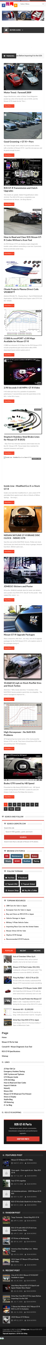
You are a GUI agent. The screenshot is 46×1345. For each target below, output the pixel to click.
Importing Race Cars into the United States (22, 927)
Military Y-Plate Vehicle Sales (17, 922)
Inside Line (36, 458)
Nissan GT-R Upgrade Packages (19, 635)
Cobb (38, 311)
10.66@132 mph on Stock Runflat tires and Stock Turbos (22, 684)
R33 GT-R (8, 48)
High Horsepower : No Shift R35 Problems (19, 733)
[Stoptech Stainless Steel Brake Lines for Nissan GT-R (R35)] (22, 420)
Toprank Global (29, 884)
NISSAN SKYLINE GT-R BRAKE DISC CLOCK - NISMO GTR (22, 536)
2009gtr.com (25, 1329)
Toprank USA (12, 884)
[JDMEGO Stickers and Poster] (22, 570)
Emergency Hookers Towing (14, 1071)
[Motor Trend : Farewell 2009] (22, 76)
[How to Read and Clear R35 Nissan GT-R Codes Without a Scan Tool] (22, 221)
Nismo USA (8, 1091)
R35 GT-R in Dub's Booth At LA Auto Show (26, 1202)
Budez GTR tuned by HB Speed (19, 783)
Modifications (11, 42)
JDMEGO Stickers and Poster (18, 586)
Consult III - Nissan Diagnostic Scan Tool (17, 1047)
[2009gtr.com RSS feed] (15, 5)
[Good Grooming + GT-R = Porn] (22, 125)
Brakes (37, 409)
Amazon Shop (13, 890)
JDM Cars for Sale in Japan (16, 906)
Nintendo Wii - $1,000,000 (23, 1009)
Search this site (9, 828)
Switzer (37, 607)
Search (23, 837)
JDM (38, 559)
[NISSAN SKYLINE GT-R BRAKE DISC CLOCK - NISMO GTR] (22, 519)
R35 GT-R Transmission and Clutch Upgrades (20, 189)
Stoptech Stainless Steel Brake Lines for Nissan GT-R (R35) (21, 438)
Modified (27, 861)
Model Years (10, 36)
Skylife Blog (8, 1099)
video (38, 360)
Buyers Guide (15, 30)
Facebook (23, 878)
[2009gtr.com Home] (6, 30)
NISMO (17, 861)
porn (38, 114)
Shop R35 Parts (23, 1139)
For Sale (26, 48)
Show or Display (10, 1097)
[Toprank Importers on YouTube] (11, 4)
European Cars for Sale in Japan (18, 910)
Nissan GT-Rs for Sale (10, 1042)
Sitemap (5, 1056)
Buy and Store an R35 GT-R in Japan (20, 914)
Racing (36, 861)
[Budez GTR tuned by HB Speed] (22, 767)
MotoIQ (7, 1088)
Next (11, 809)
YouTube (11, 878)
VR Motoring (9, 1102)
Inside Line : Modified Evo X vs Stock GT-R (22, 487)
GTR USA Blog (9, 1080)
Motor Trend (35, 65)
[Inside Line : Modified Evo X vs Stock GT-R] (22, 469)
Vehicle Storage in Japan (15, 918)
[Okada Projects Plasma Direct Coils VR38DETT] (22, 273)
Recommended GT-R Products (17, 939)
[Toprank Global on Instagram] (7, 4)
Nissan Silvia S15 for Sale (16, 931)
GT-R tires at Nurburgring (20, 1238)
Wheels (8, 861)
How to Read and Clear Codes (15, 1083)
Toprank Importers (9, 1333)
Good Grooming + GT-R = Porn (19, 142)
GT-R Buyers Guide (11, 1077)
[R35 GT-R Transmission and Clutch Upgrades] (22, 171)
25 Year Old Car (9, 1069)
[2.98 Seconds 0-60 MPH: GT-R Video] (22, 371)
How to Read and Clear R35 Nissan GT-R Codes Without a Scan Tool (23, 238)
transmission (35, 160)
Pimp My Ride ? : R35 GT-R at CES (26, 978)
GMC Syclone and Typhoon (14, 1074)
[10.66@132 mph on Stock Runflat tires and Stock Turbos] (22, 666)
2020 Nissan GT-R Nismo (20, 1317)
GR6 (38, 705)
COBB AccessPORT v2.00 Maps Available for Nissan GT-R (19, 339)
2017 (38, 56)
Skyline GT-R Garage (14, 935)
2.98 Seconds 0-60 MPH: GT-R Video (22, 388)
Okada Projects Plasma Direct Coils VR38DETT (21, 290)
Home (4, 1037)
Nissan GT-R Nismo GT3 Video (22, 1160)
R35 (6, 856)
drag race (36, 655)
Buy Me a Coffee (31, 890)
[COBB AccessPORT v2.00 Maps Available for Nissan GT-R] (22, 322)
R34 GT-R (17, 48)
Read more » (8, 106)
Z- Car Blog (8, 1105)
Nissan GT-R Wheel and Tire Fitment (17, 1094)
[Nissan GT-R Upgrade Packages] (22, 618)
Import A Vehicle (10, 1085)
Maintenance (25, 36)
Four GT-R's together (18, 1181)
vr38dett (36, 210)
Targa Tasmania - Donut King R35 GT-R (25, 1217)
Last (17, 809)
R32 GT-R (25, 42)
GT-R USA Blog (22, 1333)
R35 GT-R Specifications (11, 1051)
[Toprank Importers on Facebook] (3, 5)
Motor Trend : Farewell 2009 (17, 93)
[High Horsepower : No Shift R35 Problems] (22, 716)
